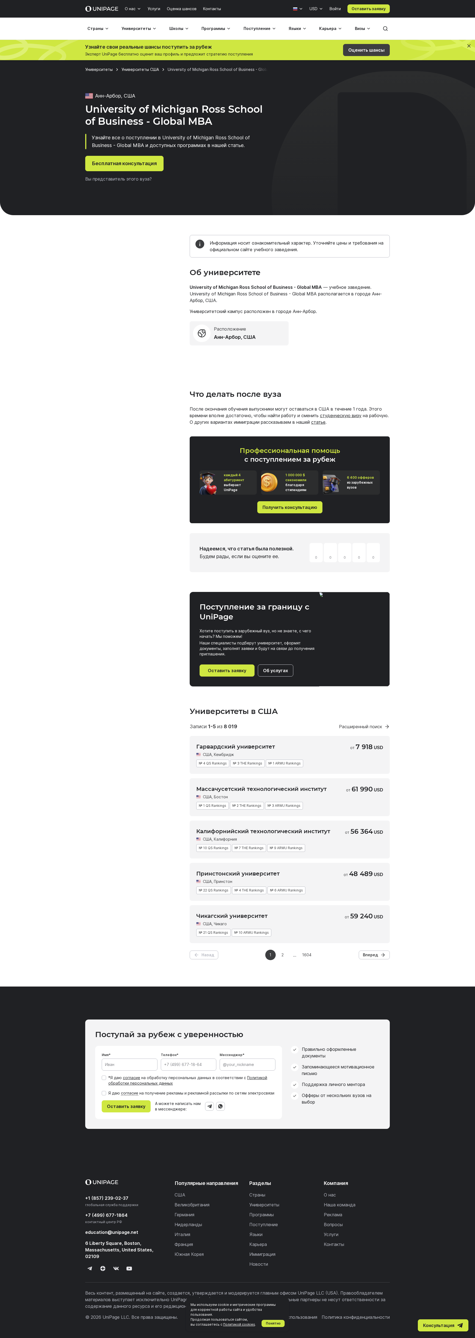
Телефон (168, 1055)
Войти (335, 8)
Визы (360, 28)
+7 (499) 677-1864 (106, 1215)
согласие (131, 1077)
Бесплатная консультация (124, 163)
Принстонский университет (238, 873)
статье (318, 422)
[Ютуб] (129, 1268)
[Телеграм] (89, 1268)
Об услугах (275, 670)
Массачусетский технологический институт (261, 789)
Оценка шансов (182, 8)
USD (313, 8)
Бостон (221, 796)
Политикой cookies (239, 1324)
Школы (176, 28)
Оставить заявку (369, 8)
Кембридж (224, 754)
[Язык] (298, 8)
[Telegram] (209, 1106)
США (207, 754)
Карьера (327, 28)
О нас (130, 8)
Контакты (212, 8)
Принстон (223, 881)
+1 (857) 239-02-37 (106, 1198)
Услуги (154, 8)
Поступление (257, 28)
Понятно (273, 1323)
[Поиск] (385, 28)
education (111, 1232)
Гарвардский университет (235, 746)
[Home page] (101, 9)
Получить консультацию (290, 507)
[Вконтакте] (116, 1268)
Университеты (136, 28)
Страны (95, 28)
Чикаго (220, 923)
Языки (295, 28)
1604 (306, 954)
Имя (105, 1055)
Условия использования (291, 1317)
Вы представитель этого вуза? (118, 179)
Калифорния (225, 839)
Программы (213, 28)
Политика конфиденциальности (356, 1317)
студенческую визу (340, 415)
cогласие (129, 1093)
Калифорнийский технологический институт (263, 831)
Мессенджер (231, 1055)
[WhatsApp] (220, 1106)
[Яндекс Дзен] (102, 1268)
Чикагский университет (231, 916)
